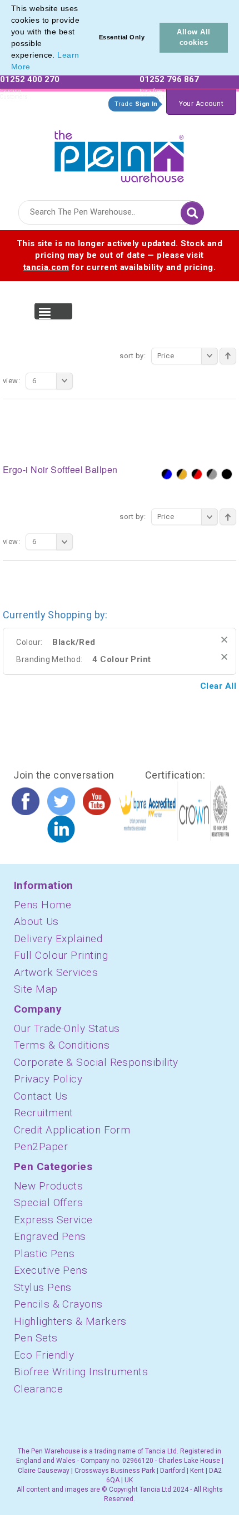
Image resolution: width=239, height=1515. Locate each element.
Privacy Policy (48, 1078)
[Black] (226, 474)
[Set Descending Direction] (228, 356)
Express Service (53, 1219)
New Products (48, 1186)
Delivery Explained (58, 938)
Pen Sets (36, 1337)
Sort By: (133, 356)
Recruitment (43, 1112)
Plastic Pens (44, 1253)
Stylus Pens (43, 1287)
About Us (36, 921)
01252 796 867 (169, 79)
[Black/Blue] (166, 474)
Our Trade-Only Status (67, 1028)
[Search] (192, 213)
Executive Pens (50, 1270)
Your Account (201, 104)
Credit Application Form (72, 1129)
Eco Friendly (44, 1355)
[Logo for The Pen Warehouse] (119, 153)
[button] (34, 67)
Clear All (218, 686)
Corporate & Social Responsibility (96, 1062)
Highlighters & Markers (70, 1321)
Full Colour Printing (61, 955)
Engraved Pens (50, 1236)
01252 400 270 (29, 79)
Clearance (38, 1388)
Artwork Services (56, 972)
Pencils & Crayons (58, 1304)
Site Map (36, 989)
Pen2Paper (41, 1146)
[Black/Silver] (211, 474)
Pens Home (42, 904)
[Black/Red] (196, 474)
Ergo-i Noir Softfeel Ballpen (60, 469)
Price (165, 356)
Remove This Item (224, 640)
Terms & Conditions (61, 1045)
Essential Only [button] (122, 37)
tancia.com (46, 267)
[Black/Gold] (181, 474)
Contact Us (41, 1096)
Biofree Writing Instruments (81, 1371)
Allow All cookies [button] (193, 37)
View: (11, 381)
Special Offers (48, 1202)
